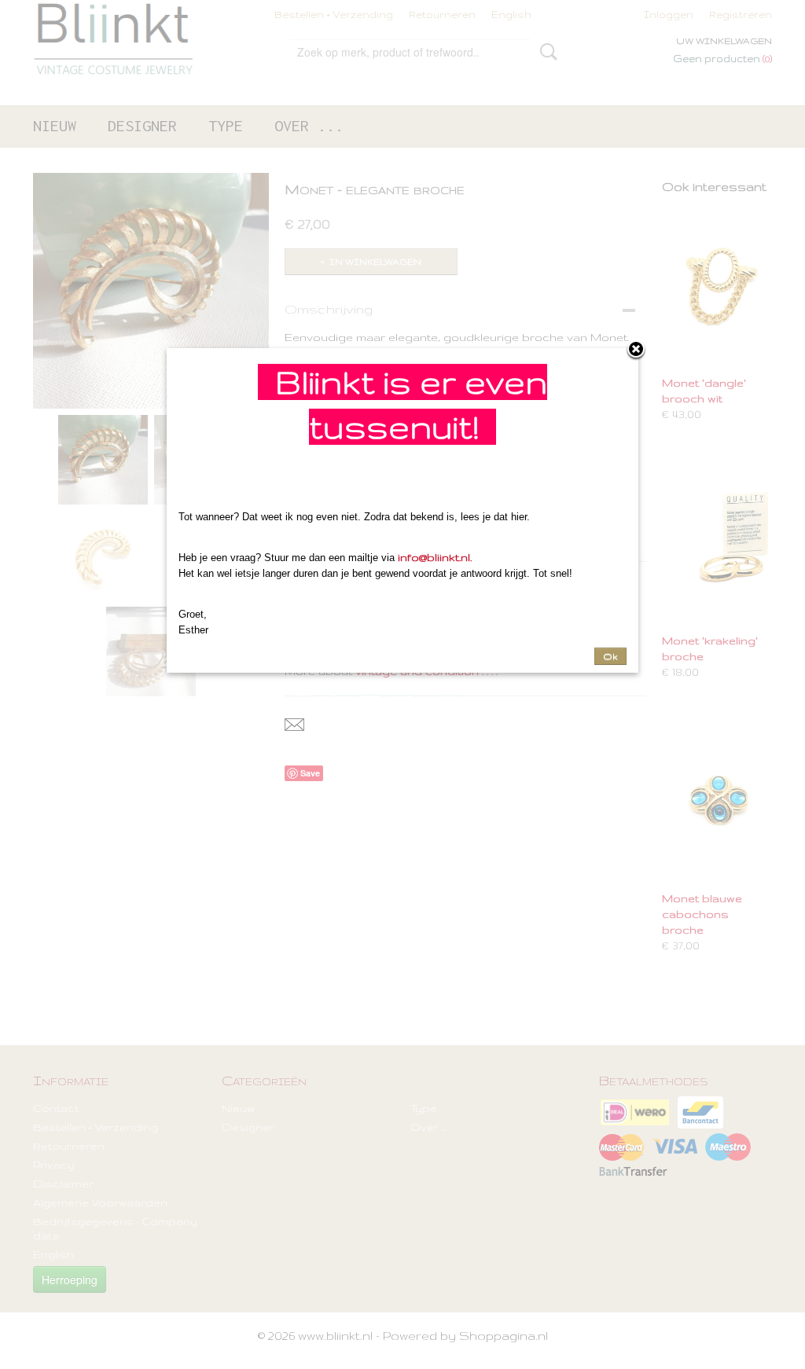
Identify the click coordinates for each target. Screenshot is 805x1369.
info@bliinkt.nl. (435, 557)
